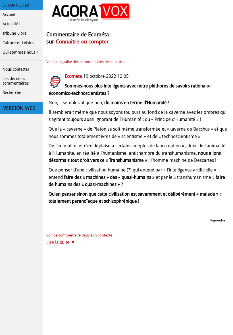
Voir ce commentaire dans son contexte (79, 235)
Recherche (12, 92)
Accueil (9, 14)
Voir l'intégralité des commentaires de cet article (85, 62)
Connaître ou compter (82, 42)
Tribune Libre (15, 33)
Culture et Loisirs (18, 43)
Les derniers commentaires (16, 80)
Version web (19, 108)
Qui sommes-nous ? (20, 52)
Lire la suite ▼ (60, 242)
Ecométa (73, 76)
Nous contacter (16, 69)
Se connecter (16, 5)
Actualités (11, 24)
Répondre (217, 220)
